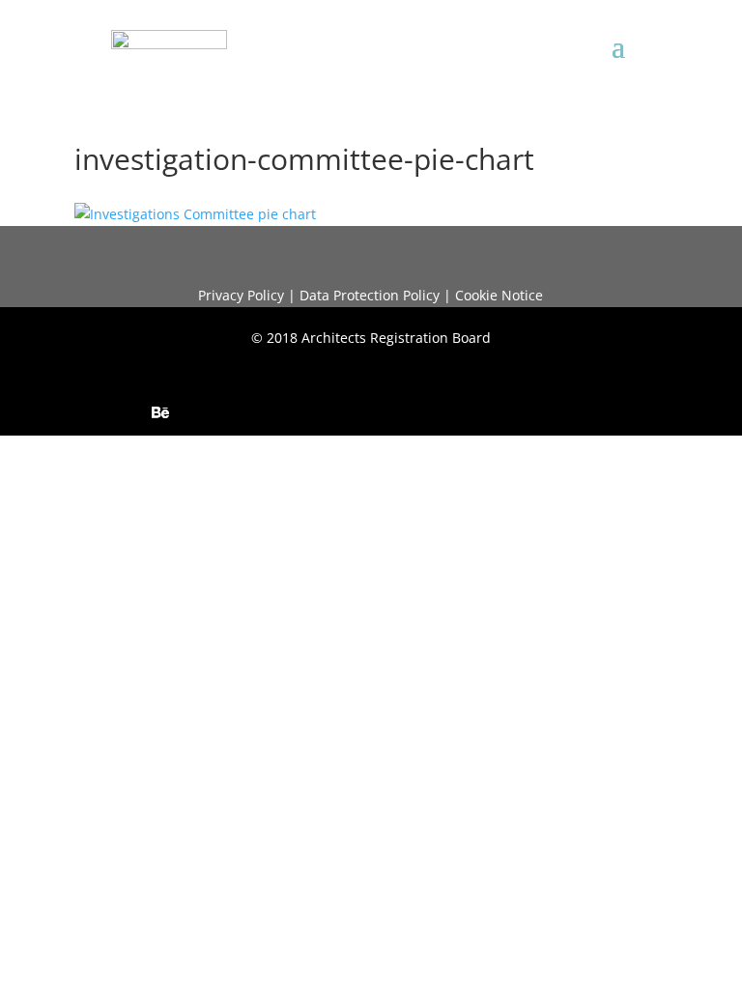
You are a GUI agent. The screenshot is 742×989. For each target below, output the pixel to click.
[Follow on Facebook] (315, 412)
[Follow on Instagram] (276, 412)
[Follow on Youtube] (237, 412)
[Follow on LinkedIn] (199, 412)
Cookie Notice (499, 295)
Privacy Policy (241, 295)
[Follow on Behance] (160, 412)
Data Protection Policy (370, 295)
